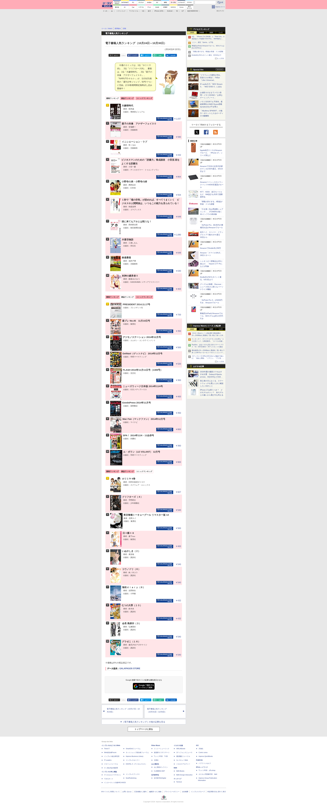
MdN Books (180, 771)
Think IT (107, 749)
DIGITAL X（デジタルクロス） (136, 764)
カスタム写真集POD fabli (208, 774)
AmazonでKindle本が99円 (210, 248)
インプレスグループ (198, 792)
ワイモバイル (133, 11)
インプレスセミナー (133, 760)
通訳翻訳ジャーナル (183, 756)
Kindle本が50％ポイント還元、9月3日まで (206, 55)
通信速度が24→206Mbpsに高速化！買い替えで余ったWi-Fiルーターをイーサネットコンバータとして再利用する (208, 352)
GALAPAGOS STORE (129, 668)
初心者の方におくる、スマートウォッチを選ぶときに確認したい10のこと (211, 383)
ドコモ (105, 11)
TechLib (179, 782)
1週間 (211, 33)
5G (177, 11)
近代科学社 (155, 775)
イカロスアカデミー (183, 764)
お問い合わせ (127, 792)
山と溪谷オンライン (161, 767)
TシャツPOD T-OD (161, 756)
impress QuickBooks (206, 756)
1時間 (192, 33)
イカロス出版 (178, 745)
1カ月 (221, 33)
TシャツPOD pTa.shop (207, 770)
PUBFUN (199, 760)
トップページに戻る (144, 729)
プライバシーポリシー (171, 792)
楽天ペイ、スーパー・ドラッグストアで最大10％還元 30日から (211, 234)
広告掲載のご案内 (140, 792)
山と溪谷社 (155, 764)
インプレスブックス (133, 774)
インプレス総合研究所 (111, 756)
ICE (197, 745)
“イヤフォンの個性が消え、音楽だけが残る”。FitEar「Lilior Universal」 (211, 77)
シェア (134, 55)
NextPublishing (131, 778)
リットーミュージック (161, 749)
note (160, 55)
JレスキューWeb (182, 760)
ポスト (116, 55)
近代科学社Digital (160, 778)
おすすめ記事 (198, 366)
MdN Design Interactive (184, 775)
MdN (175, 768)
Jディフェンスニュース (184, 752)
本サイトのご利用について (110, 792)
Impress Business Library (134, 756)
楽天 (149, 11)
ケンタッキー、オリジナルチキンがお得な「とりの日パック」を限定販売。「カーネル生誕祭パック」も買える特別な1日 (208, 341)
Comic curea (203, 752)
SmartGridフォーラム (133, 749)
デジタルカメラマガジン (112, 775)
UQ (143, 11)
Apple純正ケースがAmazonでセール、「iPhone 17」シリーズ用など (211, 152)
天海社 (201, 749)
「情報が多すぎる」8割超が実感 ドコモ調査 (207, 51)
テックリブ (177, 779)
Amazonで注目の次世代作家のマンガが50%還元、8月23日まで (211, 168)
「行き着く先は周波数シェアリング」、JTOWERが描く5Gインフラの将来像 (211, 211)
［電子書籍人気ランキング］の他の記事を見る (143, 722)
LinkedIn (173, 55)
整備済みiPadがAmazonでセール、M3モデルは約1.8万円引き (211, 315)
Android (169, 11)
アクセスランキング (201, 29)
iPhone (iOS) (158, 11)
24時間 (201, 33)
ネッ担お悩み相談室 (111, 768)
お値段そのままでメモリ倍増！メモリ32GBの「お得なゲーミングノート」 (211, 95)
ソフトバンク (121, 11)
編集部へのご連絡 (155, 792)
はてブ (147, 55)
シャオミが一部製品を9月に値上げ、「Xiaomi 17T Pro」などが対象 (211, 263)
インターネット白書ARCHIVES (115, 782)
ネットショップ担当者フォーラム (137, 752)
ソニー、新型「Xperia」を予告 (202, 42)
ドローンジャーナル (111, 764)
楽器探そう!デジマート (162, 752)
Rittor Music (155, 745)
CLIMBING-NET (159, 771)
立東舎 (156, 760)
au (112, 11)
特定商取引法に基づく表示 (216, 792)
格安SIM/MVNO (192, 11)
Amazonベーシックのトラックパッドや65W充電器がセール (211, 184)
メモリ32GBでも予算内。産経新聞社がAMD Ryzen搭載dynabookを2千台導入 (211, 104)
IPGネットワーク (202, 767)
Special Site (198, 70)
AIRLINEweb (180, 749)
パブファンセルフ (205, 763)
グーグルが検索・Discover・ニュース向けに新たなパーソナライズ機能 (211, 286)
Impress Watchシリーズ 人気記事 (207, 326)
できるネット (108, 779)
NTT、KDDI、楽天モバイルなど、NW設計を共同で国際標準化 (211, 194)
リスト (123, 55)
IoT (183, 11)
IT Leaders (108, 760)
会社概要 (185, 792)
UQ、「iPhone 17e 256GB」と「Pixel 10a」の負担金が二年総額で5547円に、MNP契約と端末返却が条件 (208, 39)
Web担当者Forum (110, 752)
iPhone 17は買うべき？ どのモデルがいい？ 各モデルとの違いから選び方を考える (211, 392)
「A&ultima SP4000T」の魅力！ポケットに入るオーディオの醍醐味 (211, 113)
